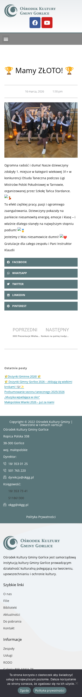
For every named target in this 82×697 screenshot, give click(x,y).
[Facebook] (35, 22)
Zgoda (24, 690)
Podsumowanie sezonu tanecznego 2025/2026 (34, 392)
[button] (5, 39)
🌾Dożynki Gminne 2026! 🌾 (22, 376)
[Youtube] (47, 22)
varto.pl (56, 425)
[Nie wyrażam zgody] (76, 683)
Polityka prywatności (49, 690)
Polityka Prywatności (41, 517)
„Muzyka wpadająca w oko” (22, 397)
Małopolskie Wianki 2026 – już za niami (29, 402)
